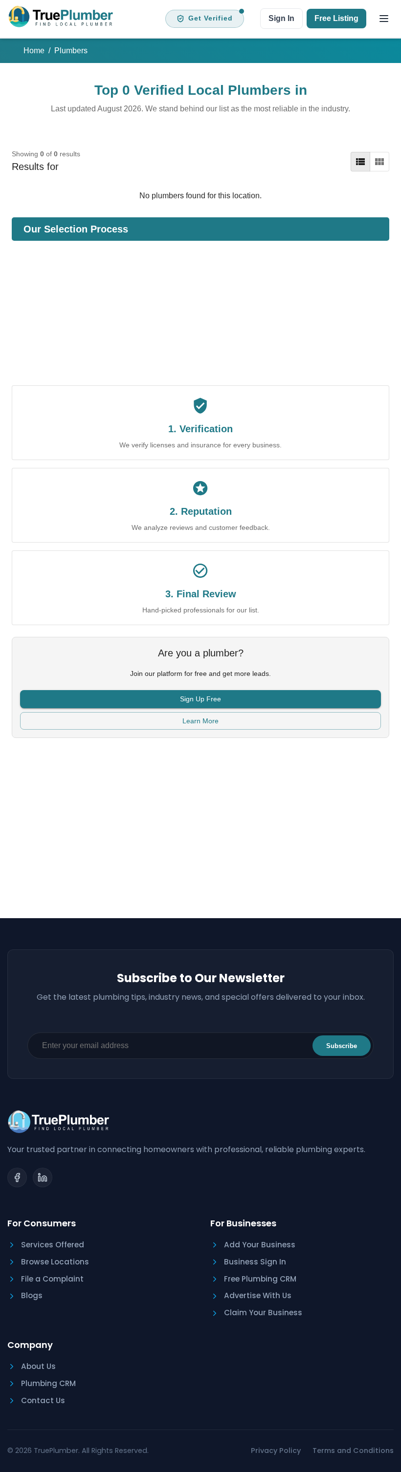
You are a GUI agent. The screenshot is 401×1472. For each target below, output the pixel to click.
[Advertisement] (200, 317)
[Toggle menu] (384, 18)
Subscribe (341, 1046)
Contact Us (43, 1400)
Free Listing (336, 18)
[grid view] (379, 161)
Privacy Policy (276, 1450)
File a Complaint (52, 1279)
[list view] (360, 161)
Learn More (200, 721)
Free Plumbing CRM (260, 1279)
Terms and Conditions (353, 1450)
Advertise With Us (257, 1295)
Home (34, 50)
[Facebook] (17, 1177)
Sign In (281, 18)
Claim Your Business (263, 1312)
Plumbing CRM (48, 1383)
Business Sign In (255, 1262)
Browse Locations (55, 1262)
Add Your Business (259, 1245)
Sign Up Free (200, 699)
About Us (38, 1366)
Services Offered (52, 1245)
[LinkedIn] (42, 1177)
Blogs (32, 1295)
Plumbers (71, 50)
